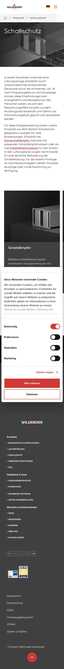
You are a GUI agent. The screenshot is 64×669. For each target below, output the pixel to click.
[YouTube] (33, 553)
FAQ (10, 467)
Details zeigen (45, 372)
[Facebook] (27, 553)
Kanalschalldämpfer (17, 141)
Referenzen (14, 519)
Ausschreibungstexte (19, 481)
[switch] (55, 337)
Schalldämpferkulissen (24, 148)
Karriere (13, 525)
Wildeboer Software (19, 494)
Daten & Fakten (17, 632)
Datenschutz (15, 603)
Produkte (18, 18)
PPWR (11, 624)
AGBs (10, 610)
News (11, 513)
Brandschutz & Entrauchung (23, 443)
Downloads (14, 487)
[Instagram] (21, 553)
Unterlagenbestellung (20, 500)
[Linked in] (9, 553)
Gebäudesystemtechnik (20, 461)
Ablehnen (32, 394)
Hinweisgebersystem (20, 617)
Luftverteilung (16, 449)
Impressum (14, 596)
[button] (55, 6)
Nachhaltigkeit (16, 538)
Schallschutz (15, 455)
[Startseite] (14, 7)
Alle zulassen (32, 383)
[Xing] (15, 553)
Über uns (13, 531)
